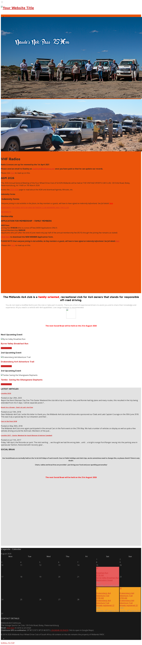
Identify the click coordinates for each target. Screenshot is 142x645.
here (13, 173)
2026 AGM (14, 189)
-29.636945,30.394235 (59, 630)
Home (7, 17)
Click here (5, 237)
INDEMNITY (6, 212)
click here (10, 628)
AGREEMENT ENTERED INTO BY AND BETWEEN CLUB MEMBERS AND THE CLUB (35, 207)
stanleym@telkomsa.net (43, 169)
